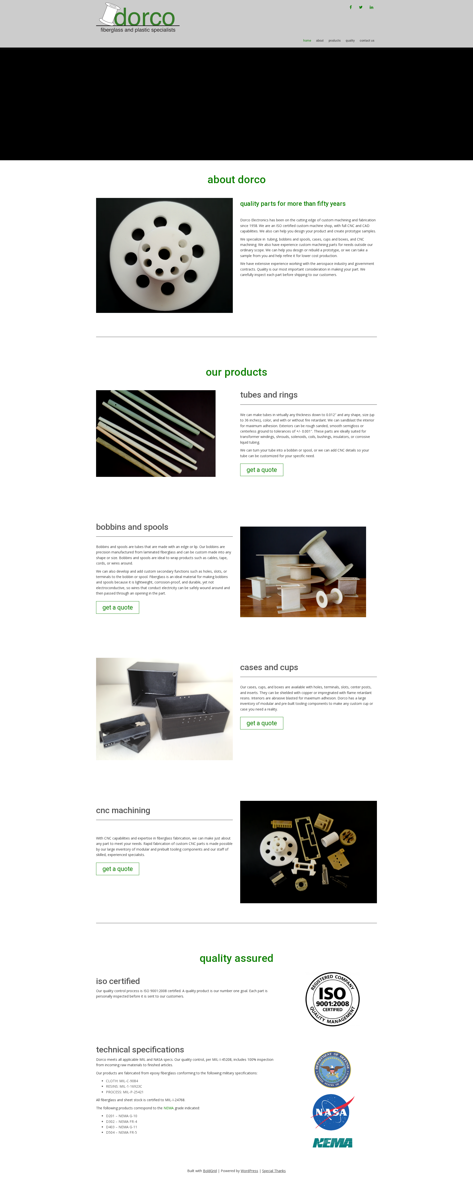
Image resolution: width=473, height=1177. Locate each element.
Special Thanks (274, 1170)
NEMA (169, 1108)
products (335, 40)
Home (307, 40)
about (320, 40)
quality (350, 40)
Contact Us (367, 40)
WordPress (249, 1170)
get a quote (262, 469)
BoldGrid (210, 1170)
